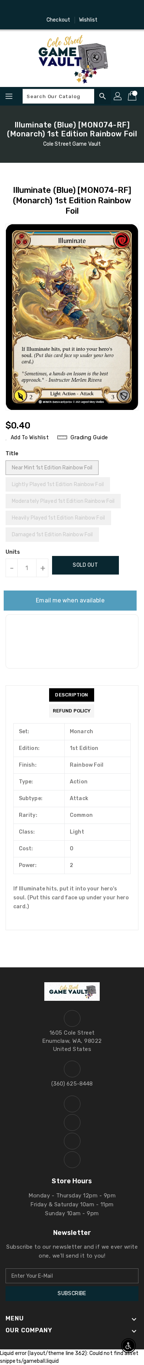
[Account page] (118, 96)
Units (13, 552)
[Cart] (133, 96)
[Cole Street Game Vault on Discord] (79, 8)
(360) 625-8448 (72, 1083)
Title (12, 453)
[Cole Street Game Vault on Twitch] (93, 8)
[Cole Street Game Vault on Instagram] (65, 8)
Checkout (58, 20)
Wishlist (88, 20)
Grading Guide (89, 437)
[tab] (71, 695)
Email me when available (70, 600)
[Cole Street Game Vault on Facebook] (50, 8)
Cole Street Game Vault (72, 144)
